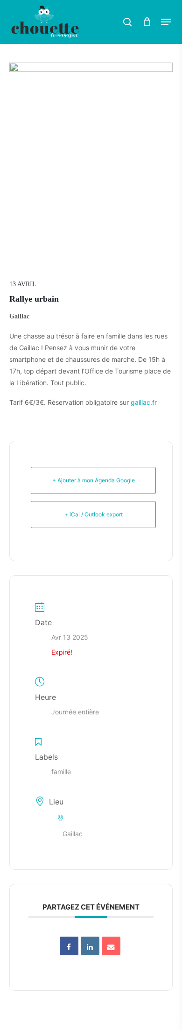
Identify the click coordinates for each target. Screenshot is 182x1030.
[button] (166, 22)
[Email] (111, 946)
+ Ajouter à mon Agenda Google (93, 480)
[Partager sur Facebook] (69, 946)
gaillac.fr (144, 402)
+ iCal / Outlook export (93, 514)
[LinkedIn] (90, 946)
